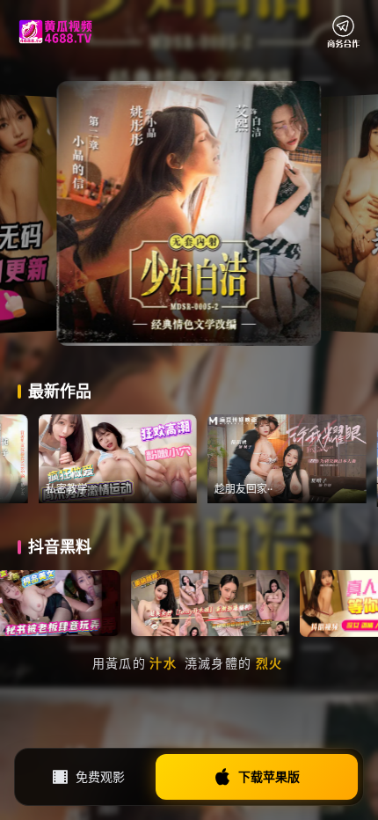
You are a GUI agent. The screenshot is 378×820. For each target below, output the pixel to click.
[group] (152, 458)
